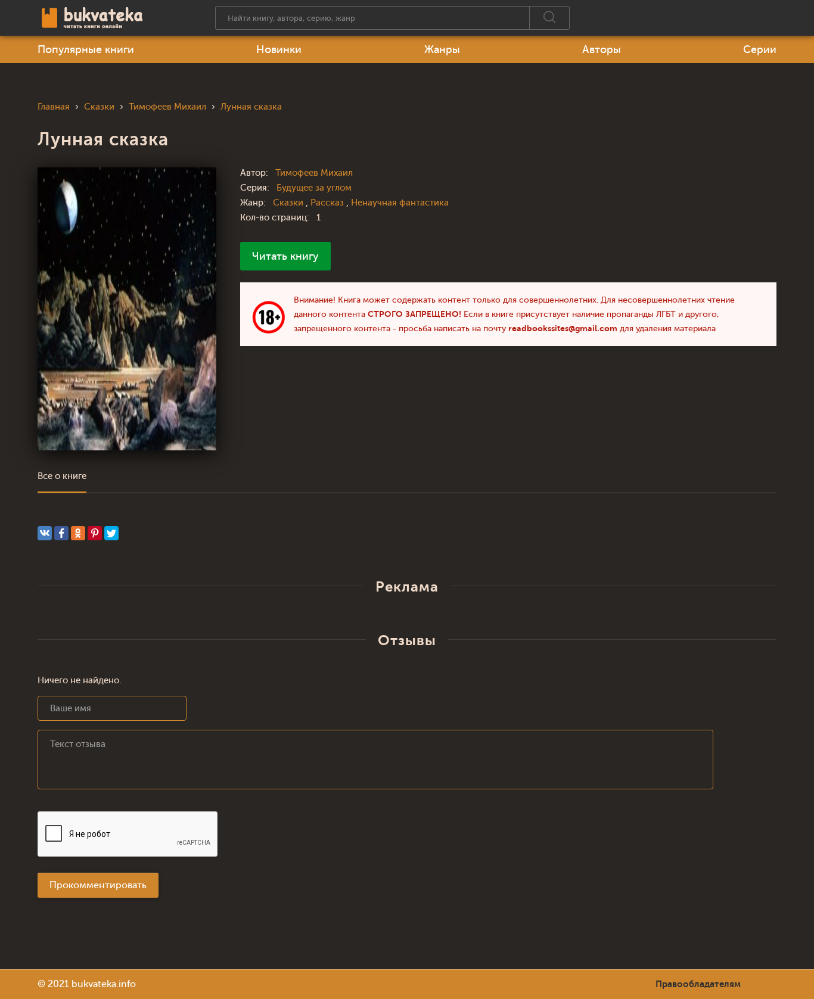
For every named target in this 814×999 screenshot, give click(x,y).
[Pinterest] (95, 533)
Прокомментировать (98, 885)
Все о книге (62, 476)
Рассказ (328, 203)
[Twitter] (111, 533)
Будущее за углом (314, 188)
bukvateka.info (104, 984)
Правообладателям (698, 984)
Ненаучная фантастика (400, 203)
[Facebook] (61, 533)
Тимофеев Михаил (314, 173)
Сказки (289, 203)
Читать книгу (285, 256)
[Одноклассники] (78, 533)
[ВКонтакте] (45, 533)
